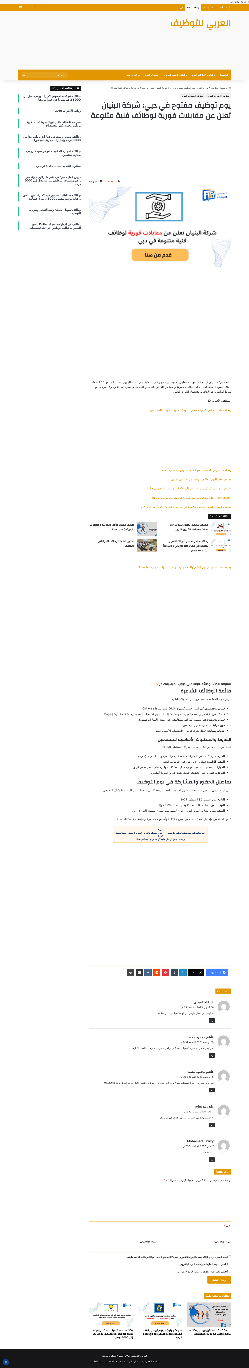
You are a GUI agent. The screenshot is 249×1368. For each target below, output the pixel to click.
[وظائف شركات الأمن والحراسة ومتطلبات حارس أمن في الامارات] (147, 529)
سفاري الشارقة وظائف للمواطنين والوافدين (116, 543)
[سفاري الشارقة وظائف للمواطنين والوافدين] (147, 545)
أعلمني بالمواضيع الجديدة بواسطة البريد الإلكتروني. (202, 1271)
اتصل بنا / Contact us (127, 1361)
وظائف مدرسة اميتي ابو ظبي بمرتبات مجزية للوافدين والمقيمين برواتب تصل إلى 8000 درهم (112, 1334)
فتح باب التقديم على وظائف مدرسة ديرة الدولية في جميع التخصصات (148, 7)
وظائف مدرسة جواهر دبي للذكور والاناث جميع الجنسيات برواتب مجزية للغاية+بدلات (183, 567)
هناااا (154, 684)
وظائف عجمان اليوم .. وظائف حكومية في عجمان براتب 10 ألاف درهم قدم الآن (186, 507)
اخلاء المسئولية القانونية (102, 1361)
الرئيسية (224, 75)
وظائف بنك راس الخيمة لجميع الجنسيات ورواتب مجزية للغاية (196, 470)
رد (212, 1020)
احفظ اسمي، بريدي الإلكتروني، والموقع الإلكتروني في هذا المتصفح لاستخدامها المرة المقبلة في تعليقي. (177, 1257)
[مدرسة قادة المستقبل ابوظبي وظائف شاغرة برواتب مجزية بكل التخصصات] (209, 1314)
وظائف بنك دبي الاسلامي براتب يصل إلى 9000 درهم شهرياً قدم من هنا (190, 488)
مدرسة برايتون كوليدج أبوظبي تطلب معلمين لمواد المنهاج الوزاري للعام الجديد (162, 1334)
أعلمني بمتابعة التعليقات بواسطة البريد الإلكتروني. (203, 1264)
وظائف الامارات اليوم (203, 75)
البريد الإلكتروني (222, 1241)
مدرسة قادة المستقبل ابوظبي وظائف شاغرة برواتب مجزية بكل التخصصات (210, 1332)
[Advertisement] (88, 40)
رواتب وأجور (133, 75)
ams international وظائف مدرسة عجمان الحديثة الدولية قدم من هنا (191, 497)
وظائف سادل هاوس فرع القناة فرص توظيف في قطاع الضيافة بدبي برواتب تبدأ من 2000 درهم (185, 546)
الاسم (227, 1226)
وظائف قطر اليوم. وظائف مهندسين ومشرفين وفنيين (201, 479)
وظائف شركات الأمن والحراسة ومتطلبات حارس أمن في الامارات (112, 527)
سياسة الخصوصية (150, 1361)
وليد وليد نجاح (205, 1106)
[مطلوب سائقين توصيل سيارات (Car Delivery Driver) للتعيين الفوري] (221, 529)
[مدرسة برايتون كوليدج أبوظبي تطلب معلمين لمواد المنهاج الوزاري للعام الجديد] (160, 1314)
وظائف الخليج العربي (175, 75)
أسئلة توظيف (152, 75)
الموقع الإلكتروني (148, 1241)
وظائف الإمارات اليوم (207, 87)
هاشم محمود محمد (201, 1072)
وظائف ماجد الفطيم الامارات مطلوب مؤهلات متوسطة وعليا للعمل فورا (190, 410)
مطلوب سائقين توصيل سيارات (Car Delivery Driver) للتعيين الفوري (189, 527)
